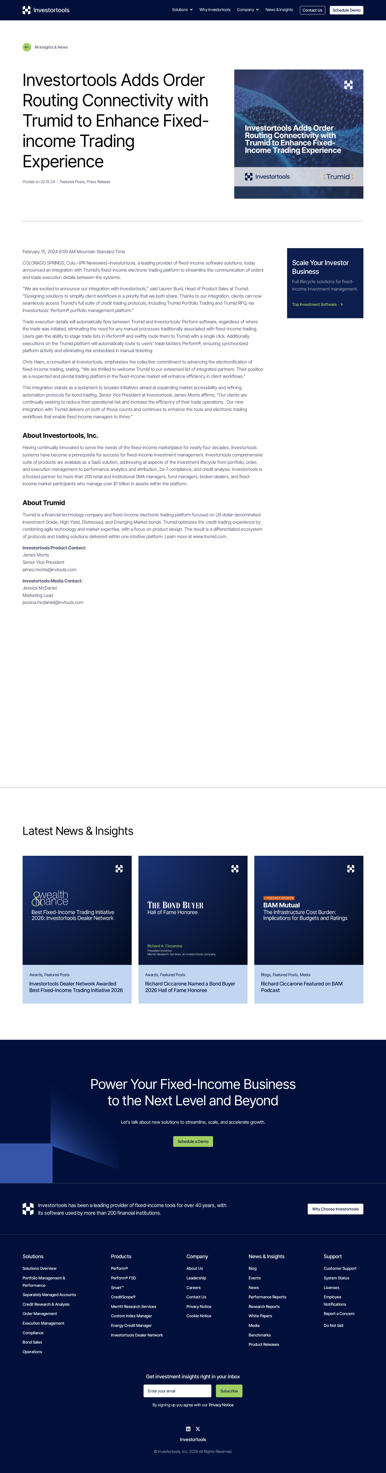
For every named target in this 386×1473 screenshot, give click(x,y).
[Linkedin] (188, 1428)
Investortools (193, 1439)
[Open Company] (257, 10)
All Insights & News (51, 47)
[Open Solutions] (191, 10)
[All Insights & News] (27, 47)
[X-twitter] (197, 1428)
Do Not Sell (333, 1325)
